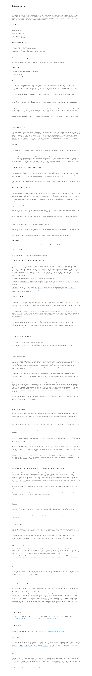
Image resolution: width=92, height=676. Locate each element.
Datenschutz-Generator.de (25, 667)
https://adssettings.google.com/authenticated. (46, 618)
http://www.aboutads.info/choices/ (44, 288)
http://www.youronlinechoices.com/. (67, 288)
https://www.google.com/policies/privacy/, (21, 618)
